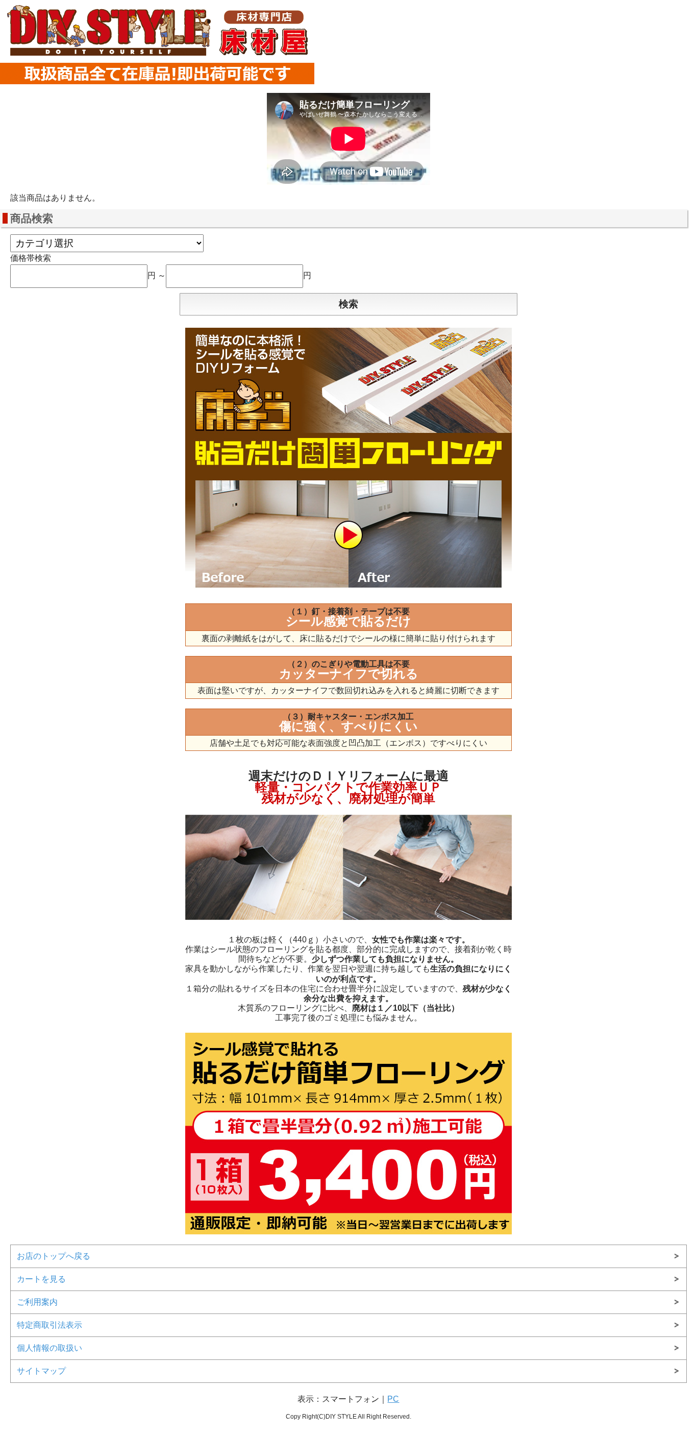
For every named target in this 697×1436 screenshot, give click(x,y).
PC (393, 1399)
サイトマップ (41, 1371)
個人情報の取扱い (49, 1348)
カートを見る (41, 1279)
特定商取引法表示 (49, 1325)
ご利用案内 (37, 1302)
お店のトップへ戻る (53, 1256)
